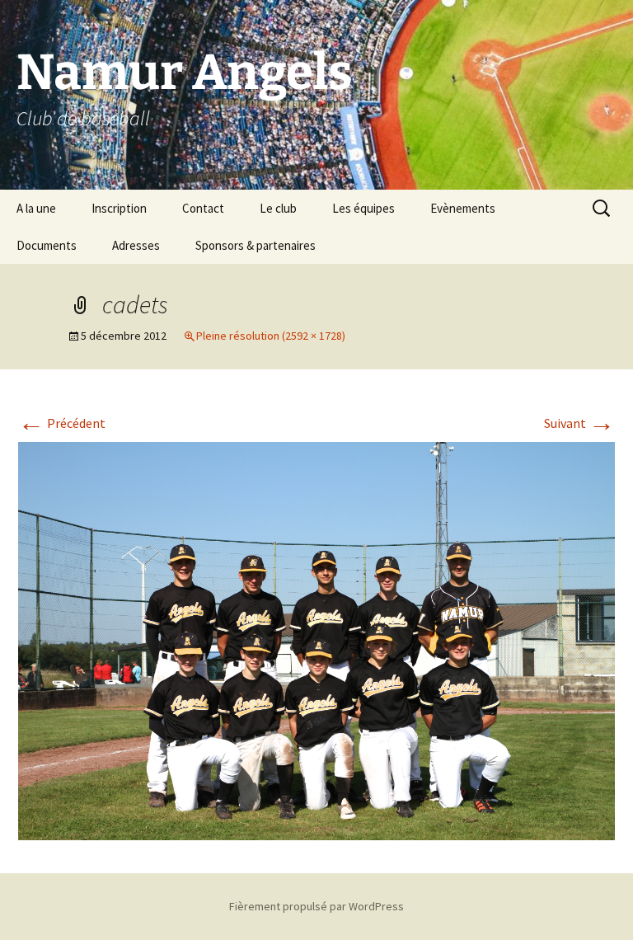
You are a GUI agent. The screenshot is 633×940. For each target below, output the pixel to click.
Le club (278, 208)
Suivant (579, 423)
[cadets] (316, 639)
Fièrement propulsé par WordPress (316, 906)
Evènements (462, 208)
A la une (36, 208)
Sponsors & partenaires (255, 245)
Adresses (136, 245)
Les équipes (363, 208)
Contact (203, 208)
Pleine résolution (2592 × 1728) (270, 335)
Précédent (62, 423)
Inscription (119, 208)
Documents (46, 245)
